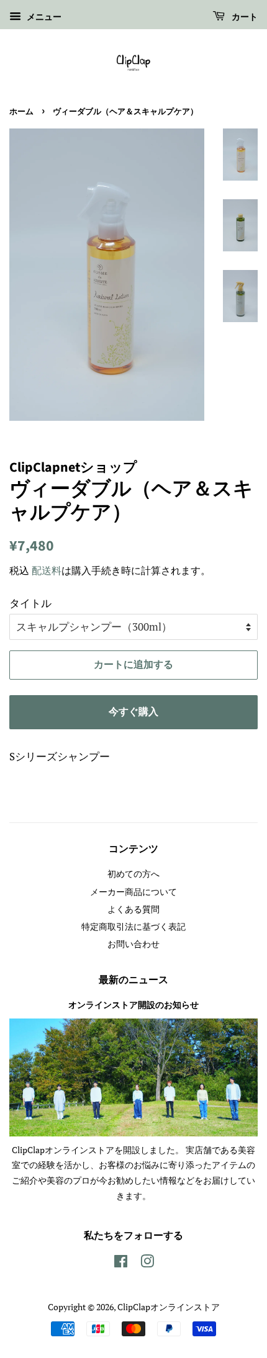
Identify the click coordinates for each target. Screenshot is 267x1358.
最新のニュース (133, 980)
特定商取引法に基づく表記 (133, 926)
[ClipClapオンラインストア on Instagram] (147, 1263)
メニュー (42, 16)
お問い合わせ (133, 944)
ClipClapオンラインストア (168, 1307)
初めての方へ (133, 873)
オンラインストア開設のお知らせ (133, 1005)
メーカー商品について (133, 891)
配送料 (46, 570)
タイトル (30, 603)
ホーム (21, 111)
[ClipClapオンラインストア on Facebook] (121, 1263)
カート (244, 17)
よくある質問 (133, 909)
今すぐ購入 (133, 712)
